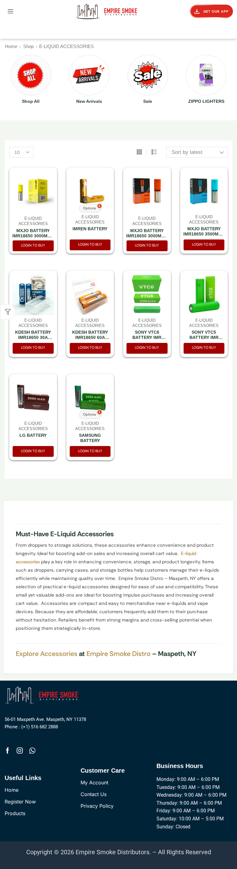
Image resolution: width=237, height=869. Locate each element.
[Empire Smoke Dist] (43, 694)
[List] (154, 152)
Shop (28, 46)
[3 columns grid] (139, 152)
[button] (10, 11)
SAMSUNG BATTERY (90, 438)
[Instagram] (20, 750)
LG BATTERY (33, 435)
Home (11, 46)
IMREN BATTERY (90, 228)
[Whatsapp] (32, 750)
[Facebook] (7, 750)
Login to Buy (33, 245)
